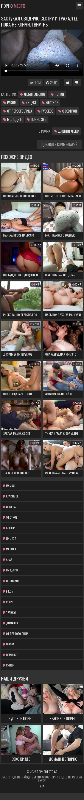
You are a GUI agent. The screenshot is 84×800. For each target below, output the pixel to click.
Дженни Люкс (68, 131)
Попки (59, 94)
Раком (11, 102)
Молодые (14, 119)
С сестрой (69, 111)
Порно (13, 6)
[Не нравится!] (77, 82)
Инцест (30, 102)
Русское (46, 111)
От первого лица (19, 111)
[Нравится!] (68, 82)
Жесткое (51, 102)
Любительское (34, 94)
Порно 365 (38, 119)
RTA (42, 786)
